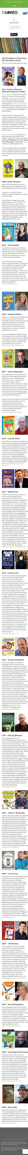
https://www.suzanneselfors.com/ (13, 345)
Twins (3, 109)
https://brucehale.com (9, 1123)
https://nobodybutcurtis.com (11, 1081)
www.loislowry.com (8, 917)
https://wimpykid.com (18, 978)
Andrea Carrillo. (21, 1150)
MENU (15, 34)
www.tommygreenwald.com (11, 709)
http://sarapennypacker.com (11, 1026)
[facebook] (13, 6)
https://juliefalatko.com (9, 284)
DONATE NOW (15, 27)
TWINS (25, 142)
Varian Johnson (7, 94)
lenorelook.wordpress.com (10, 633)
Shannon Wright (7, 134)
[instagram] (15, 6)
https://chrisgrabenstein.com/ (11, 412)
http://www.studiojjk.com (10, 847)
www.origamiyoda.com (9, 786)
